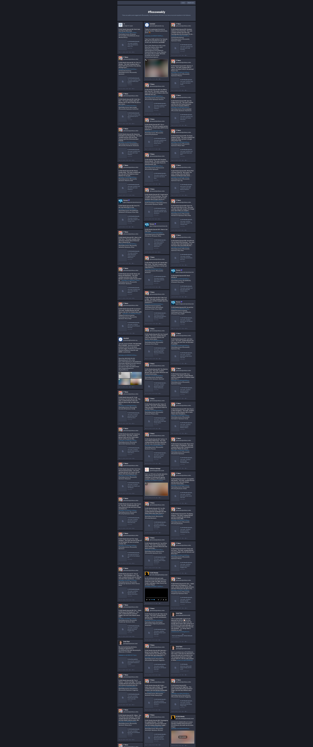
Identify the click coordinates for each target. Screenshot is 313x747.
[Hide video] (158, 600)
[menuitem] (156, 594)
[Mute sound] (150, 600)
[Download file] (163, 600)
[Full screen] (165, 600)
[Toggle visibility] (146, 60)
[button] (156, 594)
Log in (183, 2)
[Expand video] (160, 600)
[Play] (147, 600)
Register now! (191, 2)
